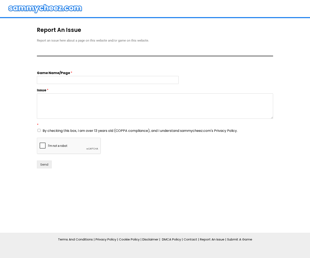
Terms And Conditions (75, 239)
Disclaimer (150, 239)
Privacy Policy (106, 239)
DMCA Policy (171, 239)
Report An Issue (212, 239)
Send (44, 164)
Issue (43, 90)
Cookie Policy (129, 239)
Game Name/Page (54, 73)
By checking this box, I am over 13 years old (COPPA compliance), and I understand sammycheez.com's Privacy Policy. (140, 130)
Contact (190, 239)
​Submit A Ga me (239, 239)
